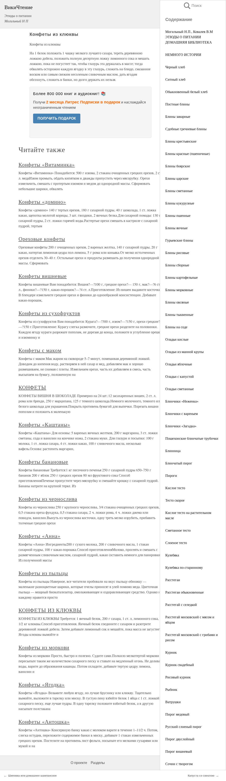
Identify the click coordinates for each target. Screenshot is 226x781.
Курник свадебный (179, 664)
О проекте (79, 763)
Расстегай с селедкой (181, 604)
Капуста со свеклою (201, 775)
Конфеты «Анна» (39, 535)
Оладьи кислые (176, 339)
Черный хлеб (175, 67)
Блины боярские (177, 166)
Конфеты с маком (40, 350)
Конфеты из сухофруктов (49, 313)
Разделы (98, 763)
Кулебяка (172, 555)
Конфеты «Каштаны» (44, 424)
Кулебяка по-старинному (184, 567)
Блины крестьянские (180, 141)
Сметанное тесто (178, 530)
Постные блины (177, 104)
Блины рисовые (177, 252)
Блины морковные (179, 289)
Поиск (192, 6)
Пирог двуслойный (179, 739)
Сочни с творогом (179, 763)
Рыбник (171, 689)
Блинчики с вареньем (181, 413)
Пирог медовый (177, 714)
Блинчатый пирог (178, 463)
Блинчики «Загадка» (180, 426)
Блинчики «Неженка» (181, 401)
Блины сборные (177, 265)
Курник (171, 652)
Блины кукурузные (179, 203)
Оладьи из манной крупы (184, 351)
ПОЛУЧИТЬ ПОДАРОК (57, 118)
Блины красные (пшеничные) (187, 153)
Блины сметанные (179, 190)
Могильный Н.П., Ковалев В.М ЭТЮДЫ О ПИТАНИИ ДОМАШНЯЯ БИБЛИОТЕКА (189, 36)
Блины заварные (177, 116)
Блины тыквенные (179, 314)
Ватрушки (173, 701)
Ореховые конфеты (42, 238)
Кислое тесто (175, 487)
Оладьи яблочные (178, 364)
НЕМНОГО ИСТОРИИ (183, 54)
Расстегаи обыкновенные (184, 592)
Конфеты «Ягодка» (42, 684)
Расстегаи (172, 579)
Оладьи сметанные (179, 388)
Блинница (173, 450)
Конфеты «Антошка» (44, 721)
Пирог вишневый (178, 751)
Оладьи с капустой (179, 376)
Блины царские (176, 178)
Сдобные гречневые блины (186, 128)
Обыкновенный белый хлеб (186, 91)
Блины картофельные (181, 277)
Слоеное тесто (176, 542)
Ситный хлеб (175, 79)
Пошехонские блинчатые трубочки (191, 438)
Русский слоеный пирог (183, 726)
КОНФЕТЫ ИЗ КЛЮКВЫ (50, 610)
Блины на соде (176, 327)
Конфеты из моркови (44, 647)
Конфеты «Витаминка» (47, 164)
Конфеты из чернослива (48, 498)
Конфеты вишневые (43, 275)
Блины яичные (176, 227)
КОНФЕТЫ (32, 387)
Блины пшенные (177, 215)
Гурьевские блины (179, 240)
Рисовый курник (178, 677)
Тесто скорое (175, 500)
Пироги (171, 475)
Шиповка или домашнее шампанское (32, 775)
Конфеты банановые (43, 461)
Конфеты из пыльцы (43, 573)
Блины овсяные (177, 302)
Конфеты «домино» (42, 201)
